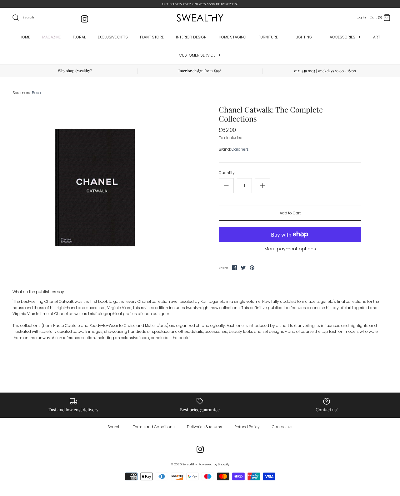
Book (36, 92)
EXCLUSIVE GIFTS (113, 37)
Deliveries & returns (204, 426)
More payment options (290, 249)
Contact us (282, 426)
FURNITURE (270, 37)
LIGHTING (306, 37)
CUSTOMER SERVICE (200, 55)
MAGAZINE (51, 37)
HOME (25, 37)
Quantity (227, 172)
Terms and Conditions (154, 426)
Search (114, 426)
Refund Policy (247, 426)
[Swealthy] (200, 18)
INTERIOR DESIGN (191, 37)
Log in (361, 17)
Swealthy (189, 464)
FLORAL (79, 37)
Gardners (240, 149)
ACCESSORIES (345, 37)
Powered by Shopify (213, 464)
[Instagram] (84, 19)
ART (376, 37)
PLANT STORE (152, 37)
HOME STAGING (232, 37)
